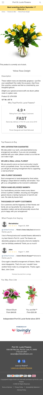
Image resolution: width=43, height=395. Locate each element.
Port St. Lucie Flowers (21, 2)
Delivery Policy (21, 390)
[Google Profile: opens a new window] (23, 361)
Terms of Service (7, 387)
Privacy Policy (19, 387)
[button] (38, 390)
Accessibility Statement (33, 387)
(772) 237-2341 (21, 351)
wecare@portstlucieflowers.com (21, 354)
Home (3, 12)
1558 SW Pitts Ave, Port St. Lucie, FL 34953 (21, 349)
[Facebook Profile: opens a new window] (19, 361)
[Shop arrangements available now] (20, 9)
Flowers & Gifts (11, 12)
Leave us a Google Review (21, 368)
